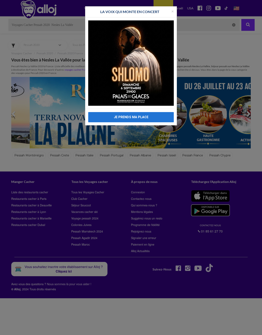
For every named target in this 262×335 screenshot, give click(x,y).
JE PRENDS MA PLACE (131, 117)
